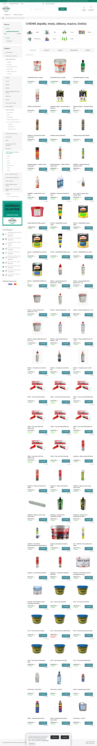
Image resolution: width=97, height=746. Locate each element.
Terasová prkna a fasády (11, 103)
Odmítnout (54, 737)
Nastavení (31, 743)
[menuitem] (7, 15)
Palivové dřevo (9, 137)
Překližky (8, 77)
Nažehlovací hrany (12, 129)
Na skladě (9, 41)
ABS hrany (10, 124)
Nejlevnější (46, 50)
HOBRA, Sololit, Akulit (11, 71)
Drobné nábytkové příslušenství (12, 177)
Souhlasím (64, 737)
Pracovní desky (10, 112)
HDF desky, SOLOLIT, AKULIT (13, 119)
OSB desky (9, 62)
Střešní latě (8, 96)
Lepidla (8, 156)
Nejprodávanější (74, 50)
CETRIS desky (10, 69)
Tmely (8, 160)
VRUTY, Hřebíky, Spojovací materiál (11, 185)
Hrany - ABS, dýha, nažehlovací (13, 122)
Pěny (8, 158)
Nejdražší (60, 50)
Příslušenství (8, 148)
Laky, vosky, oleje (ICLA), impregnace (11, 144)
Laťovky (7, 81)
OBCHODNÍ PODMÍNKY (14, 3)
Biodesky (8, 88)
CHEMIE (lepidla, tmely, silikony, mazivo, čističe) (12, 152)
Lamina (8, 114)
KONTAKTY (5, 3)
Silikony (8, 163)
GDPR (22, 3)
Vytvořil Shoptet (91, 741)
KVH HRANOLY (9, 52)
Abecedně (88, 50)
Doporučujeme (33, 50)
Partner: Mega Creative (90, 743)
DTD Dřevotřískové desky (12, 66)
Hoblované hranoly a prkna (11, 56)
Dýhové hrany (11, 126)
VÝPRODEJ (8, 194)
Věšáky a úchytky (9, 181)
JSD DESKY (9, 73)
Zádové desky (10, 117)
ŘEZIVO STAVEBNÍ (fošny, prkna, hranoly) (13, 92)
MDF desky (9, 64)
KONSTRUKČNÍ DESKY (11, 59)
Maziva (8, 167)
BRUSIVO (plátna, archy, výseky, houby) (12, 190)
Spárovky (8, 84)
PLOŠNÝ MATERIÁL (10, 110)
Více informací (45, 740)
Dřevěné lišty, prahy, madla (11, 133)
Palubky (7, 99)
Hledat (62, 9)
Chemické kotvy (10, 165)
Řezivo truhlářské (9, 106)
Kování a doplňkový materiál (12, 174)
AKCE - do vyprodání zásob (12, 196)
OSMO (7, 140)
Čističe (8, 170)
